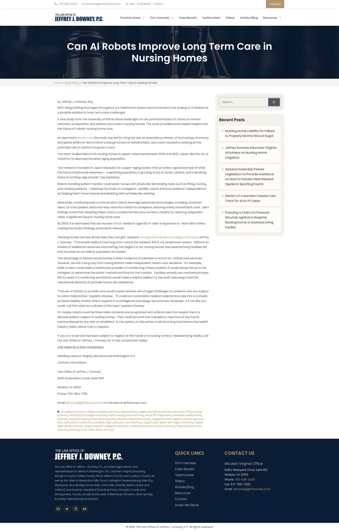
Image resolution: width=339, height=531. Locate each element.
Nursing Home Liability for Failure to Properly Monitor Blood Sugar (250, 133)
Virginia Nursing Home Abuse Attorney (152, 426)
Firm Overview (159, 18)
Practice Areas (130, 18)
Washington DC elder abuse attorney (91, 429)
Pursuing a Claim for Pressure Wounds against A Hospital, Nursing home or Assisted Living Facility (249, 219)
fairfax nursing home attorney (126, 415)
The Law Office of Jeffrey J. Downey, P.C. (162, 527)
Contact (181, 499)
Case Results (188, 18)
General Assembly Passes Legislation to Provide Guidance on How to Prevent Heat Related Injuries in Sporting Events (249, 176)
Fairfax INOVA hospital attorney (88, 415)
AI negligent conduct (73, 411)
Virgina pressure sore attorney (123, 422)
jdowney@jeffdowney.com (103, 4)
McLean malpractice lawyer (134, 419)
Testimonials (211, 18)
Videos (230, 18)
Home (59, 83)
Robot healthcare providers (87, 422)
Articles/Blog (249, 18)
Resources (270, 18)
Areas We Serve (187, 505)
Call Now (275, 4)
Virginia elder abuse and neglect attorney (168, 422)
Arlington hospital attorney (103, 411)
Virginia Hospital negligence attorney (106, 426)
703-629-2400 (67, 4)
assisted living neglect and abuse (141, 411)
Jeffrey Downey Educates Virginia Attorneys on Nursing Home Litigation (250, 153)
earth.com (85, 138)
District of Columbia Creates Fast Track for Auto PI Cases (250, 198)
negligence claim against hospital (172, 419)
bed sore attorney (173, 411)
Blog (68, 83)
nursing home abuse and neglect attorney (168, 237)
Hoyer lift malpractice (158, 415)
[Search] (274, 102)
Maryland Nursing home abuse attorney (93, 419)
